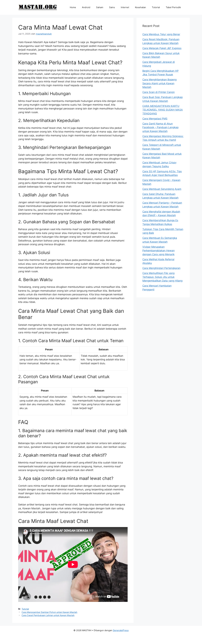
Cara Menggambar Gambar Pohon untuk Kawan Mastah (49, 612)
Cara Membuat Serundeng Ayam (161, 189)
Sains (112, 7)
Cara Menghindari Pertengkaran (161, 268)
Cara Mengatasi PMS (154, 118)
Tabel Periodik (173, 7)
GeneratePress (121, 630)
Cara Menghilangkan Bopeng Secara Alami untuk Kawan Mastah (159, 83)
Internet (125, 7)
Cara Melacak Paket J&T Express (161, 48)
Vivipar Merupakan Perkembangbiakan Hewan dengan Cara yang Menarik (158, 250)
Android (86, 7)
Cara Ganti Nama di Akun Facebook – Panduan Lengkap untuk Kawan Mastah (160, 127)
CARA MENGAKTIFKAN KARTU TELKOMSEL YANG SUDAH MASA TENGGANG (162, 110)
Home (73, 7)
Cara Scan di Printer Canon (158, 92)
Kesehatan (140, 7)
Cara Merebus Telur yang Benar (161, 34)
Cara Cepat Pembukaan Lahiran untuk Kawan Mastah (48, 615)
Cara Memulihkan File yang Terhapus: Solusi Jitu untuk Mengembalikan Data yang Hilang (162, 277)
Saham (99, 7)
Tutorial (156, 7)
